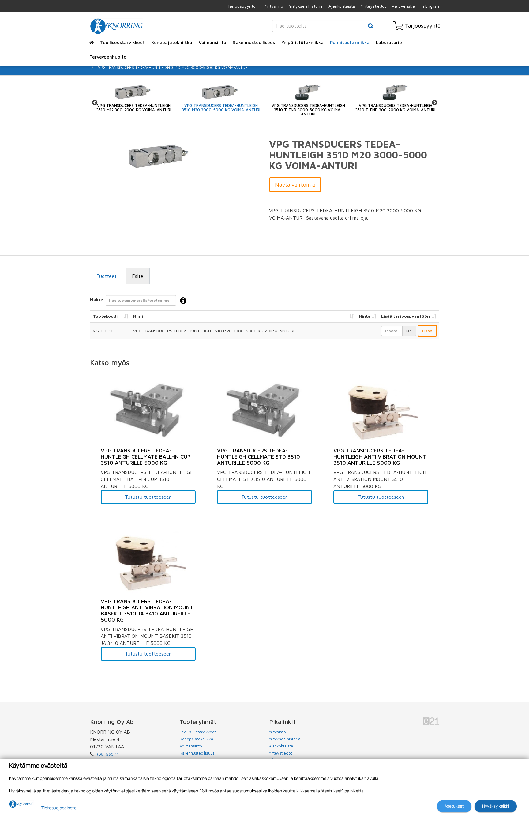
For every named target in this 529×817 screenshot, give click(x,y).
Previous (94, 102)
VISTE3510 (103, 330)
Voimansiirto (212, 42)
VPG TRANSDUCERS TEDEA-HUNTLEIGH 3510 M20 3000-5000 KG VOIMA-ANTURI (173, 67)
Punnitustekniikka (350, 42)
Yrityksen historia (306, 6)
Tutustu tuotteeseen (148, 497)
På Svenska (403, 6)
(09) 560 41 (108, 754)
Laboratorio (389, 42)
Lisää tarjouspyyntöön (405, 316)
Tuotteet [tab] (106, 276)
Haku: (97, 299)
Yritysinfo (274, 6)
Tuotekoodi (105, 316)
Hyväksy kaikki (495, 806)
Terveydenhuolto (107, 56)
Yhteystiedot (373, 6)
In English (430, 6)
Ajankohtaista (341, 6)
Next (434, 102)
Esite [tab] (137, 276)
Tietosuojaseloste (59, 808)
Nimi (138, 316)
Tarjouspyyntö (241, 6)
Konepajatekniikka (171, 42)
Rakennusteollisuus (254, 42)
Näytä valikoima (295, 184)
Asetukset (454, 806)
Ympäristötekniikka (302, 42)
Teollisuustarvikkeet (122, 42)
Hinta (364, 316)
